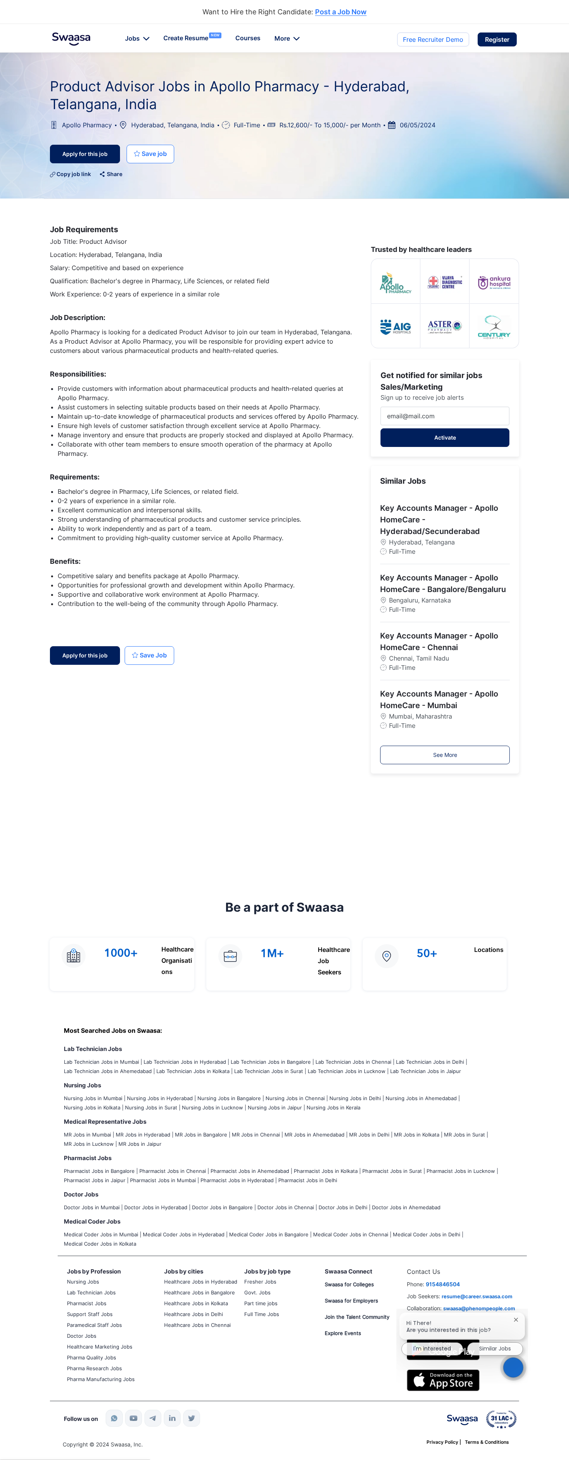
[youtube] (133, 1418)
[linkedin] (172, 1418)
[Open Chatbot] (513, 1367)
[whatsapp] (114, 1418)
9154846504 (443, 1284)
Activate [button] (445, 437)
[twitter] (191, 1418)
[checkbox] (150, 154)
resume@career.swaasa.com (477, 1296)
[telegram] (152, 1418)
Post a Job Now (341, 12)
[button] (497, 39)
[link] (71, 39)
